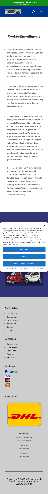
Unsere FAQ (12, 347)
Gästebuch (11, 351)
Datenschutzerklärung (26, 268)
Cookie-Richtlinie (11, 268)
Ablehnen (24, 256)
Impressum (39, 268)
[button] (44, 225)
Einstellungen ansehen (24, 263)
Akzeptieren (24, 249)
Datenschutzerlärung (16, 194)
